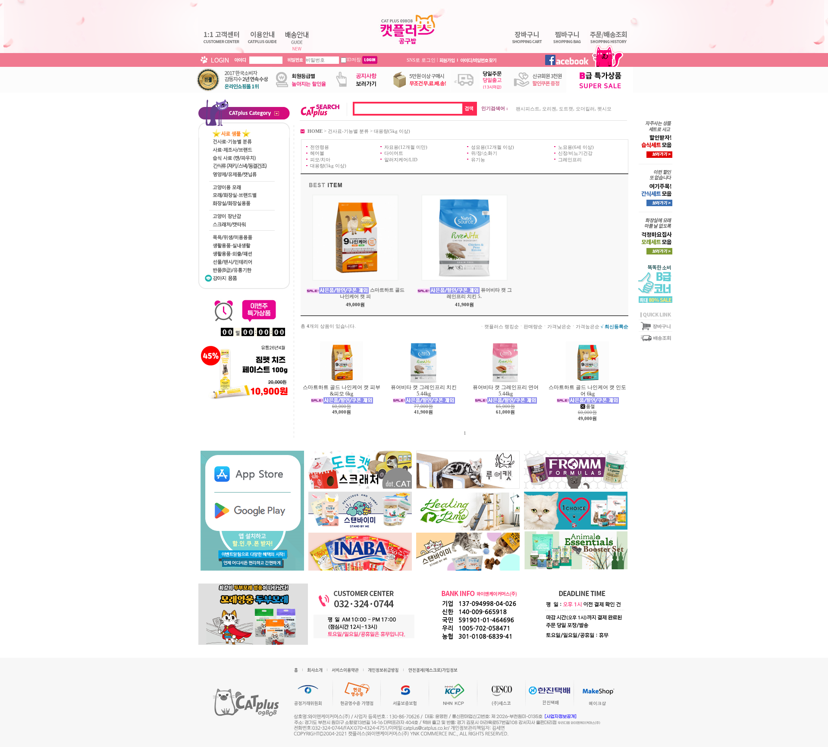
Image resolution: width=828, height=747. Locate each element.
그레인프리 (570, 159)
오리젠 (549, 108)
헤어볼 (317, 153)
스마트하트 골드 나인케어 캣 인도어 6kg (587, 390)
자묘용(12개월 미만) (405, 147)
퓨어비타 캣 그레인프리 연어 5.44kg (506, 390)
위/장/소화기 (484, 153)
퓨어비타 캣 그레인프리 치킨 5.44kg (424, 390)
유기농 (478, 159)
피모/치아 (320, 159)
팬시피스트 (527, 108)
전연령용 (319, 147)
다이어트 (393, 153)
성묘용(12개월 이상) (492, 147)
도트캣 (566, 108)
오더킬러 (585, 108)
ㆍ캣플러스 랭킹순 (499, 326)
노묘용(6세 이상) (576, 147)
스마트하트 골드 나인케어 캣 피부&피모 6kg (341, 390)
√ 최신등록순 (614, 326)
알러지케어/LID (400, 159)
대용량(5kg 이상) (392, 130)
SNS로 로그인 (421, 59)
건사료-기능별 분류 (348, 130)
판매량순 (533, 326)
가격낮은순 (559, 326)
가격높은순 (587, 326)
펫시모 (604, 108)
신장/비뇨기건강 (575, 153)
